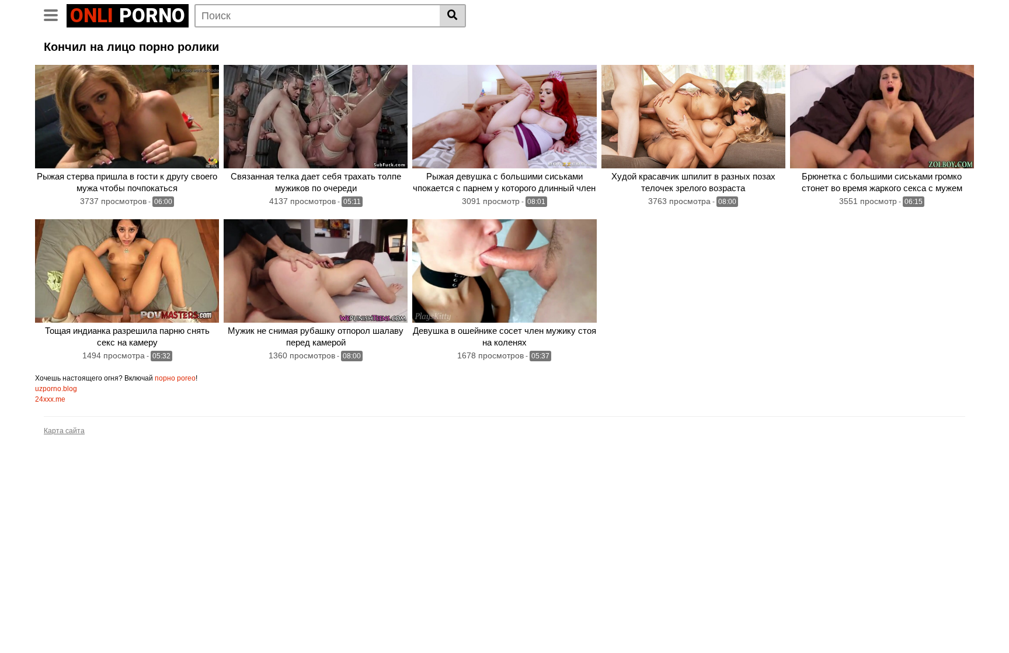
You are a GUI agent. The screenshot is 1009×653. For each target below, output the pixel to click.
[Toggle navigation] (55, 14)
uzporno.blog (56, 389)
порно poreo (175, 378)
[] (453, 15)
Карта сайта (64, 431)
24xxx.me (50, 399)
